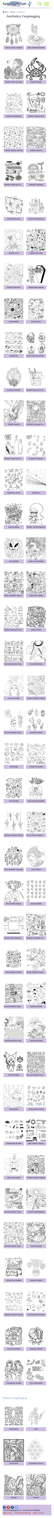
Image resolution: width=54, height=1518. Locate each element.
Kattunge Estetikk (36, 1006)
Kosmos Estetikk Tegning (36, 698)
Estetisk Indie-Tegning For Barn (15, 938)
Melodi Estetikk (13, 1075)
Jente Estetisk (36, 869)
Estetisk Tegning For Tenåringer (38, 390)
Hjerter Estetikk (36, 904)
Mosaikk (36, 1498)
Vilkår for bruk (38, 1513)
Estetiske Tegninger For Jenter (15, 185)
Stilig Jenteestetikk (13, 1178)
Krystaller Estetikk (36, 732)
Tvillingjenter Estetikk (13, 1383)
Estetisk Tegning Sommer (14, 150)
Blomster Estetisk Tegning (14, 835)
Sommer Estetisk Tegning (36, 1178)
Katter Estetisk (36, 630)
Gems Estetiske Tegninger (13, 869)
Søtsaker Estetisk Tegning (14, 1315)
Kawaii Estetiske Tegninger (36, 972)
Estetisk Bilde (14, 322)
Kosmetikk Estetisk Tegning (14, 664)
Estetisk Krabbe (36, 82)
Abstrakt (14, 1498)
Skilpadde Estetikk (36, 1349)
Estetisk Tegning (36, 150)
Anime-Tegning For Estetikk (36, 356)
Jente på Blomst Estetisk (36, 48)
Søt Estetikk (14, 767)
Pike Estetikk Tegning (13, 904)
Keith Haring (13, 1429)
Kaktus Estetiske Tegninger (14, 595)
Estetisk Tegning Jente (36, 116)
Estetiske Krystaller (14, 390)
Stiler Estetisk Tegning (36, 1143)
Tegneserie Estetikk (36, 595)
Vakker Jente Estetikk (36, 561)
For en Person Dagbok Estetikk (38, 835)
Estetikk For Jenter (13, 493)
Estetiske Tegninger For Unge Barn (39, 938)
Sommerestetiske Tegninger (14, 1212)
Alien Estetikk (14, 561)
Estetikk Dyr (14, 356)
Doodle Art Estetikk (36, 767)
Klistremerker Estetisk (36, 1109)
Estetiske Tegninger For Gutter (37, 424)
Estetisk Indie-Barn (13, 287)
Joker (36, 1429)
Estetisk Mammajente (36, 287)
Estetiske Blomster (13, 219)
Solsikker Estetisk (36, 1280)
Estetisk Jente (14, 253)
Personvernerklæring (22, 1513)
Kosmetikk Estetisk (36, 664)
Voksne (12, 12)
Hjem (6, 12)
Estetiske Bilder (13, 527)
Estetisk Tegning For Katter (13, 630)
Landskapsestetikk (36, 1041)
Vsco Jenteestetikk (36, 1383)
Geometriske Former (36, 1463)
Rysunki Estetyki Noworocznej (37, 1075)
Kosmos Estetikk (14, 698)
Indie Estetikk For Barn (14, 972)
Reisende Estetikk (13, 1349)
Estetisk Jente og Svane (13, 82)
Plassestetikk (13, 1109)
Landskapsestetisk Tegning (14, 1041)
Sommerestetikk (36, 1246)
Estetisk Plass (36, 322)
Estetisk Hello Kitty (36, 253)
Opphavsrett (7, 1513)
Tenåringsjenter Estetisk (36, 1315)
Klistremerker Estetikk (13, 1143)
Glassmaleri (14, 1463)
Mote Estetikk (13, 801)
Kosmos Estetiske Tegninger (14, 732)
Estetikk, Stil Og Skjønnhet (36, 527)
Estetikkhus (36, 493)
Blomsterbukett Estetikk (36, 801)
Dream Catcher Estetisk (13, 48)
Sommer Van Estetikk (13, 1280)
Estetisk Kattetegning (13, 116)
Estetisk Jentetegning (36, 219)
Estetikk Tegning (14, 424)
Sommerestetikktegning (36, 1212)
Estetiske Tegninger (36, 185)
